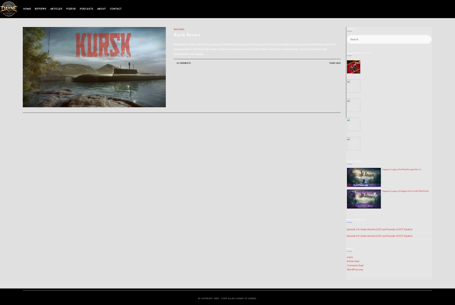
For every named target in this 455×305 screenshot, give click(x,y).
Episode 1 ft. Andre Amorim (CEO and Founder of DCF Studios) (379, 229)
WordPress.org (355, 269)
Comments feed (355, 265)
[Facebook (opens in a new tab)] (439, 9)
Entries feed (353, 261)
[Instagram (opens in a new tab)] (443, 9)
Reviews (179, 29)
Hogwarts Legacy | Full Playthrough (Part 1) (401, 169)
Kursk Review (187, 35)
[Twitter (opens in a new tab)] (434, 9)
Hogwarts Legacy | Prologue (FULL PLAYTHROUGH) (405, 191)
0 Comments (184, 63)
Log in (350, 257)
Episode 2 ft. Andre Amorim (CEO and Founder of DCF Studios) (379, 235)
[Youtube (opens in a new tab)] (448, 9)
